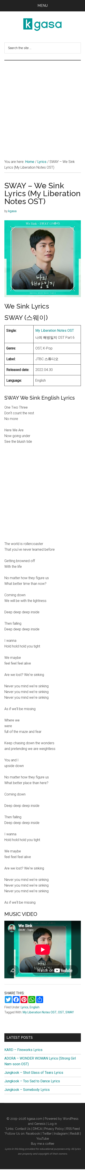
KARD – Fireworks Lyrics (23, 1050)
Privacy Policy (54, 1128)
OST (61, 1012)
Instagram (61, 1133)
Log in (52, 1123)
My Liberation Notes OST (54, 330)
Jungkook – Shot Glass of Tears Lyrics (33, 1072)
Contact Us (23, 1128)
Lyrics (24, 1007)
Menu (42, 6)
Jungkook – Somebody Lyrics (27, 1090)
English (34, 1007)
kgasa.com (34, 1118)
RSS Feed (73, 1128)
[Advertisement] (42, 105)
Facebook (33, 1133)
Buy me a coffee (42, 1143)
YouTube (42, 1138)
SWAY (69, 1012)
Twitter (47, 1133)
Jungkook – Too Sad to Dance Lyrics (32, 1081)
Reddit (74, 1133)
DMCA (37, 1128)
